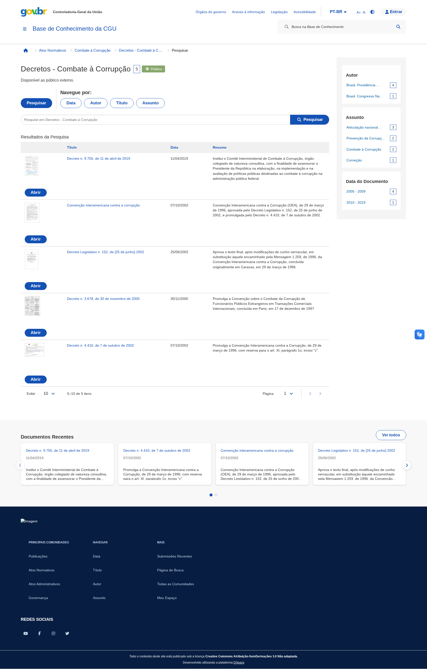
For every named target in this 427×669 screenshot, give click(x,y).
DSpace (239, 662)
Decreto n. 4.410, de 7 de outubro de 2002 (100, 345)
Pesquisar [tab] (36, 103)
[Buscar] (398, 27)
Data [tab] (70, 103)
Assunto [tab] (150, 103)
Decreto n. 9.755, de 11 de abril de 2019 (98, 158)
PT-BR (336, 11)
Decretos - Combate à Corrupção (141, 50)
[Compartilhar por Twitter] (67, 633)
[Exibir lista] (53, 394)
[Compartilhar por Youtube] (26, 633)
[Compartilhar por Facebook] (39, 633)
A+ (359, 12)
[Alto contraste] (372, 12)
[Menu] (25, 29)
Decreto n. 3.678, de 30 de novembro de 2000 (103, 299)
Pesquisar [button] (313, 119)
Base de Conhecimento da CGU (74, 28)
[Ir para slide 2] (215, 494)
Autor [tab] (95, 103)
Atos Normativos (52, 50)
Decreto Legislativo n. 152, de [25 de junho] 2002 (105, 252)
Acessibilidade (305, 12)
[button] (393, 12)
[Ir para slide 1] (211, 494)
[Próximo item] (406, 465)
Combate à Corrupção (92, 50)
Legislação (279, 12)
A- (364, 12)
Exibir (31, 394)
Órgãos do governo (211, 12)
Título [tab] (122, 103)
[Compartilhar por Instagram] (53, 633)
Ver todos (391, 435)
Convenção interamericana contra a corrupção (103, 205)
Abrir (36, 192)
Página (268, 394)
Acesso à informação (248, 12)
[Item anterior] (20, 465)
